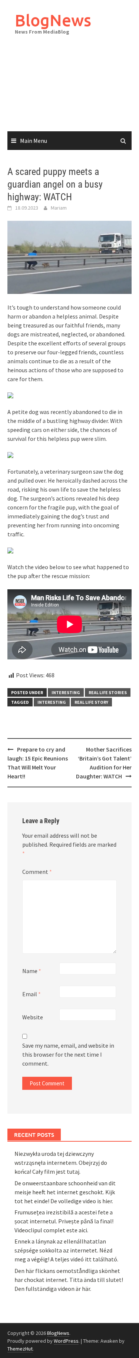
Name (31, 971)
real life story (91, 702)
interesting (66, 692)
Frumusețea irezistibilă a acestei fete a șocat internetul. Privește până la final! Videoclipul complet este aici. (63, 1221)
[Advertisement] (69, 91)
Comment (37, 871)
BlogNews (53, 20)
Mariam (59, 207)
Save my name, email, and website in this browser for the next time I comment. (68, 1054)
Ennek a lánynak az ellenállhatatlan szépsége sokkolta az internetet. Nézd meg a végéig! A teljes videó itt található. (66, 1250)
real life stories (108, 692)
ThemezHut (20, 1348)
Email (31, 994)
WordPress (66, 1340)
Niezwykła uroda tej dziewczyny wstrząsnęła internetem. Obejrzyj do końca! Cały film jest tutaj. (60, 1162)
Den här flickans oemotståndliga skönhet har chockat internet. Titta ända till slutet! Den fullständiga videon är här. (68, 1279)
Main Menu (33, 140)
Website (32, 1017)
